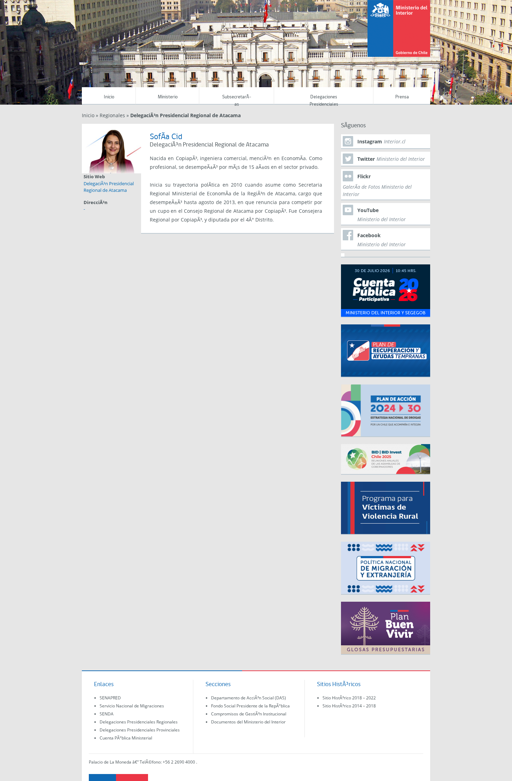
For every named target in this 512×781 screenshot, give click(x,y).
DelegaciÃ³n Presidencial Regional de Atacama (109, 187)
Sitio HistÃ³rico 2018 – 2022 (349, 698)
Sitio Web (94, 176)
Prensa (402, 97)
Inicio (109, 97)
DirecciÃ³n (96, 202)
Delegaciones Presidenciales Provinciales (140, 730)
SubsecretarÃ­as (236, 100)
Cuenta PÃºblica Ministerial (126, 738)
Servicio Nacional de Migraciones (132, 706)
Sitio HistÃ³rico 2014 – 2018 (349, 706)
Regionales (112, 115)
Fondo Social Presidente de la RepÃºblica (250, 706)
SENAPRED (110, 698)
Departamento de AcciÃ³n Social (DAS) (248, 698)
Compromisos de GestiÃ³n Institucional (248, 714)
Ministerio (168, 97)
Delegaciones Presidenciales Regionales (139, 722)
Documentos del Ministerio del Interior (248, 722)
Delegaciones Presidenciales (324, 100)
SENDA (107, 714)
